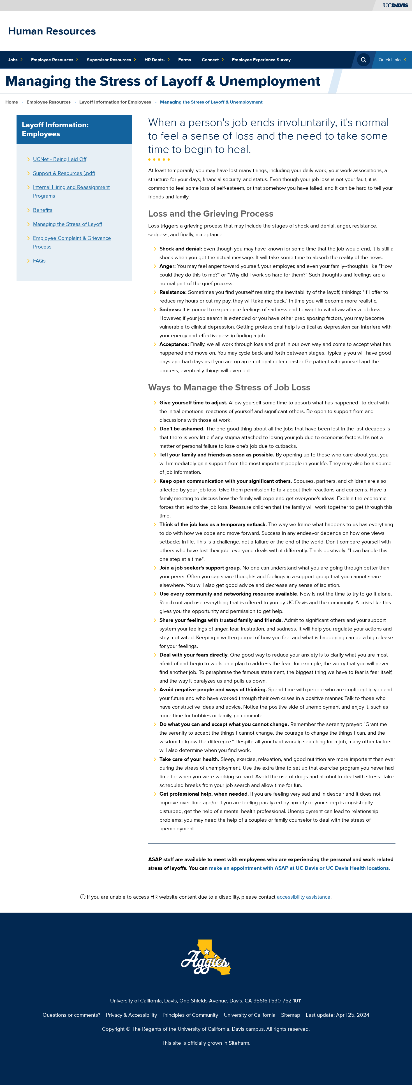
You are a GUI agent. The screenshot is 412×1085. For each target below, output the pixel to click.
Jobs (13, 59)
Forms (184, 59)
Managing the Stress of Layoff (67, 224)
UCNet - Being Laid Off (59, 159)
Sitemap (290, 1015)
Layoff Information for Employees (115, 102)
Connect (210, 59)
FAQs (39, 260)
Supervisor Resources (109, 59)
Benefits (42, 210)
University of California (250, 1015)
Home (11, 102)
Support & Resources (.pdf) (64, 173)
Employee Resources (52, 59)
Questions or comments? (71, 1015)
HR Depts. (155, 59)
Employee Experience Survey (261, 59)
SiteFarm (239, 1043)
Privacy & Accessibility (131, 1015)
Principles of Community (190, 1015)
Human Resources (52, 31)
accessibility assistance (303, 897)
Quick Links (390, 59)
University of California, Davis (143, 1000)
